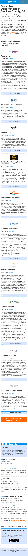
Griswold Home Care (8, 355)
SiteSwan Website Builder (10, 197)
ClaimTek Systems (8, 306)
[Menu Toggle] (2, 1)
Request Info (23, 1)
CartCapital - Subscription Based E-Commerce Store (13, 163)
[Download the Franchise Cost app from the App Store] (14, 540)
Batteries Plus (6, 132)
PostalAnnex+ (6, 56)
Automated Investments (10, 228)
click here (12, 32)
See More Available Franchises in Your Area (14, 419)
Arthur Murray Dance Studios (11, 390)
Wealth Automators (8, 269)
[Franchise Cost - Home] (12, 1)
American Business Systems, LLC (13, 105)
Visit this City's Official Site (17, 520)
